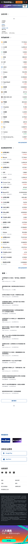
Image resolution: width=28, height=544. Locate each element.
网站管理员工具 (5, 489)
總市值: (3, 24)
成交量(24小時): (5, 28)
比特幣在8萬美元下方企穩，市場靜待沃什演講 (13, 294)
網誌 (2, 480)
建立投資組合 (4, 486)
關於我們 (17, 480)
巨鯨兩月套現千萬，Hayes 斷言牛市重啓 (11, 360)
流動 (2, 483)
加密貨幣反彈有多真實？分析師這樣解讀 (11, 391)
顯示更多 (14, 401)
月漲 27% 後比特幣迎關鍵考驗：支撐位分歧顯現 (13, 384)
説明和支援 (17, 486)
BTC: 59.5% (5, 33)
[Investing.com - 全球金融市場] (9, 2)
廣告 (16, 483)
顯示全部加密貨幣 (22, 142)
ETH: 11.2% (12, 33)
